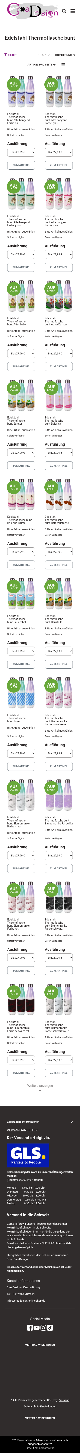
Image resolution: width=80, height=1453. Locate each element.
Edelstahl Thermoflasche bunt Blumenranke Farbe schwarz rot (18, 1026)
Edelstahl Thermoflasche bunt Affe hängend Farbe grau (56, 118)
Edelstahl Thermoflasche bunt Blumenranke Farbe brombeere (56, 719)
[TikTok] (50, 1327)
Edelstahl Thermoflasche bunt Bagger (16, 420)
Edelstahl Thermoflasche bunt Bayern (16, 718)
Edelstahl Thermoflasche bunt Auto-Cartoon (56, 321)
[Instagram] (43, 1327)
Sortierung (63, 55)
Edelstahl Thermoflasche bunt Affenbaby (16, 321)
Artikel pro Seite (40, 64)
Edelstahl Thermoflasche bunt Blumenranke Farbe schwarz (56, 924)
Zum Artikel (21, 165)
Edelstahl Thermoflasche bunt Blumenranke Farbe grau (18, 822)
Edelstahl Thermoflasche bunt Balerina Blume (19, 519)
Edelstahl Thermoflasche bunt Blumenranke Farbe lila (59, 820)
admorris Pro (46, 1448)
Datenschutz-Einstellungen (40, 1406)
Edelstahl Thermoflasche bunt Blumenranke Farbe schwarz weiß (57, 1026)
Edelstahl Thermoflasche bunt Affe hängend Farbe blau (18, 118)
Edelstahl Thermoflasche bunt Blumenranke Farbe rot (18, 924)
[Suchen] (64, 10)
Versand (64, 1400)
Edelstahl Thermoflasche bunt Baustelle (54, 619)
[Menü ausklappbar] (72, 11)
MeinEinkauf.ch (16, 1227)
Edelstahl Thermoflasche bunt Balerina (54, 420)
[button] (63, 64)
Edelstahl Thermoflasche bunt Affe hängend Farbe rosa (56, 220)
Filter (11, 55)
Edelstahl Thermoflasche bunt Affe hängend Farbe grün (18, 220)
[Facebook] (30, 1327)
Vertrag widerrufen (40, 1344)
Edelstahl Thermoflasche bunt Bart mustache (57, 519)
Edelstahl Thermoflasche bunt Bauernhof (16, 619)
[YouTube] (36, 1327)
